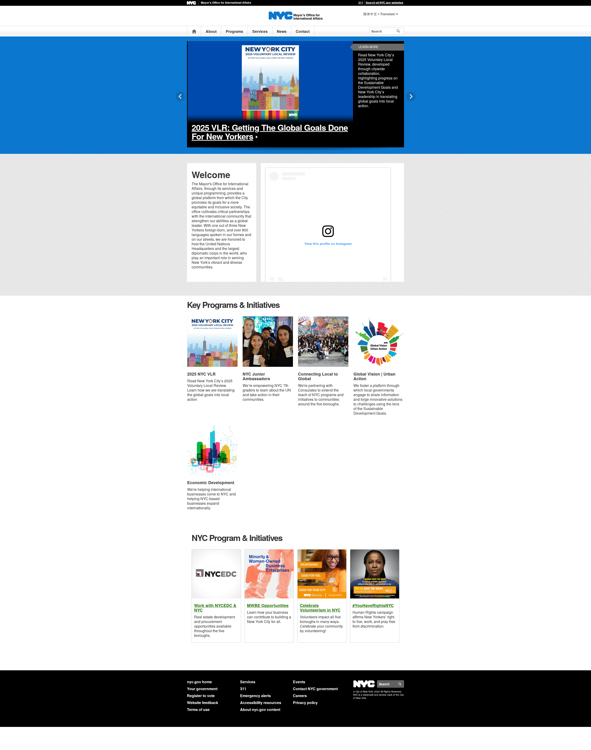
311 (360, 2)
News (281, 31)
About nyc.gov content (260, 709)
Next (411, 96)
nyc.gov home (199, 681)
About (211, 31)
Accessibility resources (260, 702)
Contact (303, 31)
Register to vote (201, 695)
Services (260, 31)
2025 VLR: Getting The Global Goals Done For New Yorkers (270, 131)
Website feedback (202, 702)
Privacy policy (305, 702)
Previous (180, 96)
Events (299, 681)
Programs (234, 31)
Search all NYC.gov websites (384, 2)
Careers (300, 695)
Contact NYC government (315, 688)
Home (194, 31)
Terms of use (198, 709)
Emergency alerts (255, 695)
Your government (202, 688)
